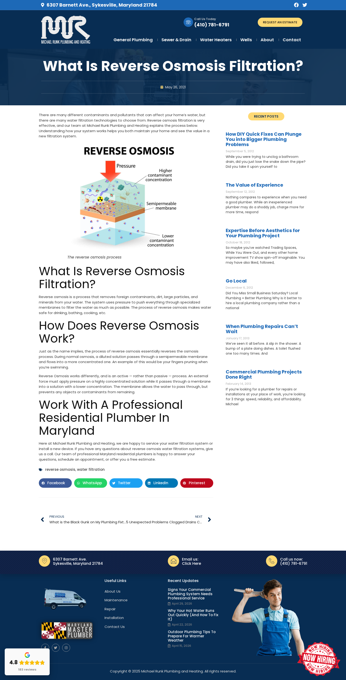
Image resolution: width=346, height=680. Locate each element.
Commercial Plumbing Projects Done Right (264, 374)
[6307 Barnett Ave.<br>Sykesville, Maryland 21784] (44, 561)
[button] (55, 483)
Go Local (236, 281)
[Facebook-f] (45, 648)
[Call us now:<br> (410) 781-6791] (271, 561)
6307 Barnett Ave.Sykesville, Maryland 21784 (78, 561)
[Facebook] (296, 5)
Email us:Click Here (191, 561)
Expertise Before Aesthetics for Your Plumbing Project (263, 233)
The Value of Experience (254, 185)
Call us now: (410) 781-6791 (293, 561)
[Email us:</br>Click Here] (173, 561)
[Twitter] (304, 5)
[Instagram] (66, 648)
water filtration (91, 469)
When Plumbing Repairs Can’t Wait (262, 329)
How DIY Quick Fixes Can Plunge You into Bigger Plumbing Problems (264, 139)
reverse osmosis (60, 469)
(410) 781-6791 (211, 24)
